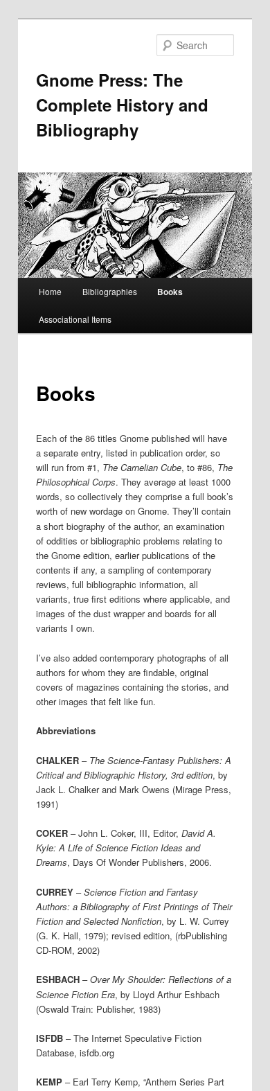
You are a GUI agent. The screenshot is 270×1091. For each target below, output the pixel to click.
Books (170, 291)
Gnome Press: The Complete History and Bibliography (122, 104)
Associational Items (75, 319)
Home (50, 291)
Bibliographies (109, 291)
